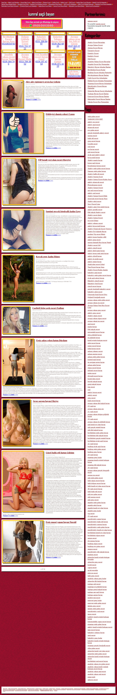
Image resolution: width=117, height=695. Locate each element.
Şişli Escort (72, 2)
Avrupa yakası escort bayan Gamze (57, 58)
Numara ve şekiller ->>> (33, 99)
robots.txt (51, 690)
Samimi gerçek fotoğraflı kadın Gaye (63, 211)
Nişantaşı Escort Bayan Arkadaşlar (103, 4)
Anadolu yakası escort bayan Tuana (8, 56)
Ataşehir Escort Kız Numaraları (99, 2)
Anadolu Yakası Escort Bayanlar (83, 2)
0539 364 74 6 (9, 62)
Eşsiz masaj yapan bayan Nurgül (61, 522)
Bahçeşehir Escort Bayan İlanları (76, 6)
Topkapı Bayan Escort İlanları (45, 6)
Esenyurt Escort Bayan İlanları (60, 6)
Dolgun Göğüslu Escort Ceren (25, 40)
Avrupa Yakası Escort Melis (25, 56)
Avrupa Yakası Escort (25, 2)
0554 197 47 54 (41, 62)
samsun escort (92, 21)
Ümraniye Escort (47, 2)
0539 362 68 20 (58, 45)
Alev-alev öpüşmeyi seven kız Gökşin (43, 82)
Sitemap (55, 690)
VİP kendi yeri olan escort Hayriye (54, 160)
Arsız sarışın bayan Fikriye (45, 401)
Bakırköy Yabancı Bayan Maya (57, 39)
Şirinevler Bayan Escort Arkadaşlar (28, 6)
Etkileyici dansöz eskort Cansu (60, 114)
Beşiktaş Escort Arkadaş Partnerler (38, 4)
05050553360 (74, 76)
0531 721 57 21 (25, 47)
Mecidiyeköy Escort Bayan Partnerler (10, 6)
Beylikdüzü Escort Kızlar (23, 4)
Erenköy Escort (55, 2)
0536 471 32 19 (58, 65)
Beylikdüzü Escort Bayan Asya (9, 39)
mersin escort (100, 24)
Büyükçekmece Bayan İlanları (55, 4)
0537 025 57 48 (74, 47)
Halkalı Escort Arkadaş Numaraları (86, 4)
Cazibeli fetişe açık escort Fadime (48, 308)
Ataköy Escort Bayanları (13, 2)
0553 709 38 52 (25, 62)
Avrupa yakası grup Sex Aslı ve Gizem (74, 40)
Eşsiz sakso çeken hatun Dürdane (51, 340)
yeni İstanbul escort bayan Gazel (41, 56)
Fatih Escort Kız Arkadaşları (70, 4)
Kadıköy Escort (64, 2)
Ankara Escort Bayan (36, 2)
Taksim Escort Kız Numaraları (92, 6)
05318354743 (8, 44)
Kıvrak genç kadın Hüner (48, 256)
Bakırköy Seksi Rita (41, 37)
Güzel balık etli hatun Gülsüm (60, 452)
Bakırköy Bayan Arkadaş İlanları (8, 4)
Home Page (4, 2)
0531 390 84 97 (41, 42)
